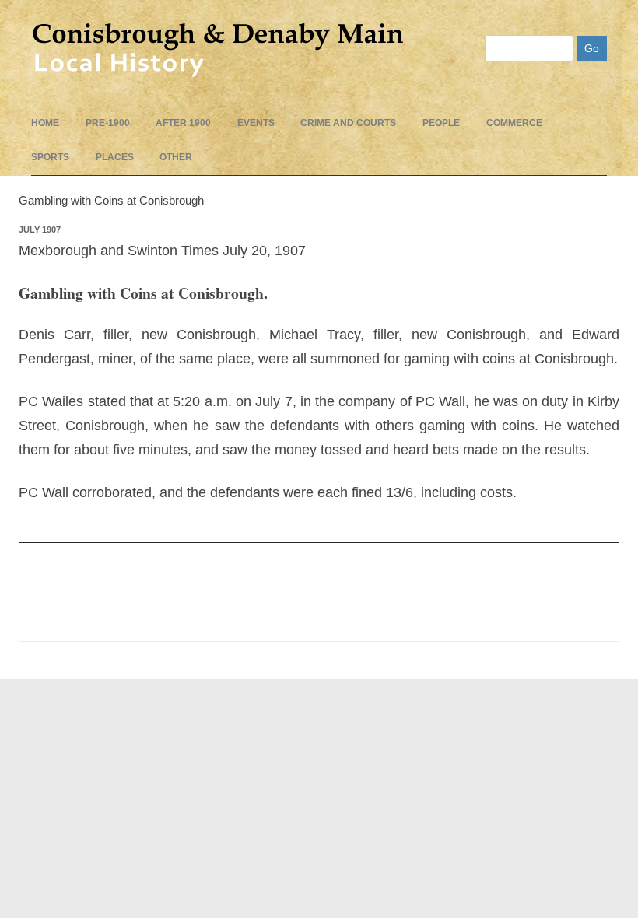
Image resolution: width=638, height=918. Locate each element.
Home (45, 122)
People (441, 122)
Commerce (514, 122)
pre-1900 (108, 122)
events (256, 122)
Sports (50, 157)
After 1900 (183, 122)
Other (176, 157)
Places (115, 157)
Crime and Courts (348, 122)
